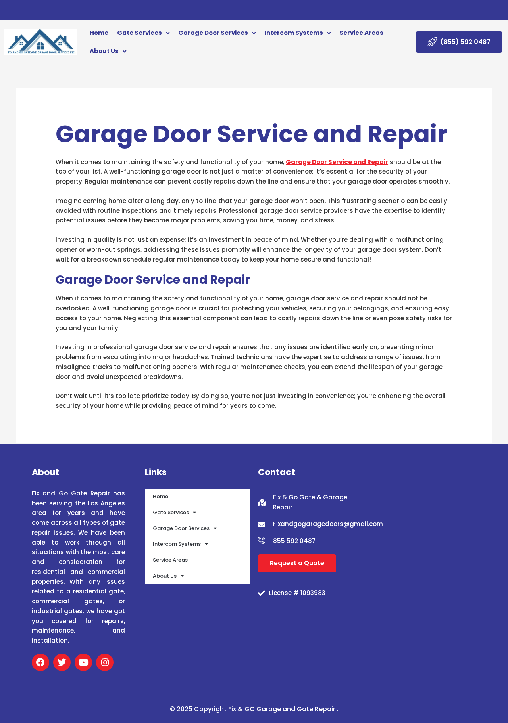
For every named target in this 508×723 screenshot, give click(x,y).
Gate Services (139, 33)
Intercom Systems (293, 33)
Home (99, 33)
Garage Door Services (213, 33)
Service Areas (361, 33)
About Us (104, 51)
